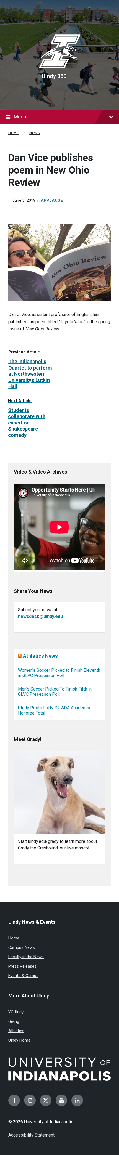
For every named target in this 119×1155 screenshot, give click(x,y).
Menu (20, 117)
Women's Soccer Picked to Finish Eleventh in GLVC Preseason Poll (59, 673)
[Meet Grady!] (59, 792)
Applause (52, 200)
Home (13, 133)
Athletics (16, 1030)
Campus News (21, 947)
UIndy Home (19, 1040)
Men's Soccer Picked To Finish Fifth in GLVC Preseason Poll (55, 691)
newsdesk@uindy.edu (40, 616)
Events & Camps (23, 975)
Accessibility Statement (31, 1135)
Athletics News (40, 656)
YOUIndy (16, 1012)
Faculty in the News (26, 956)
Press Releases (22, 966)
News (34, 133)
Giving (13, 1021)
